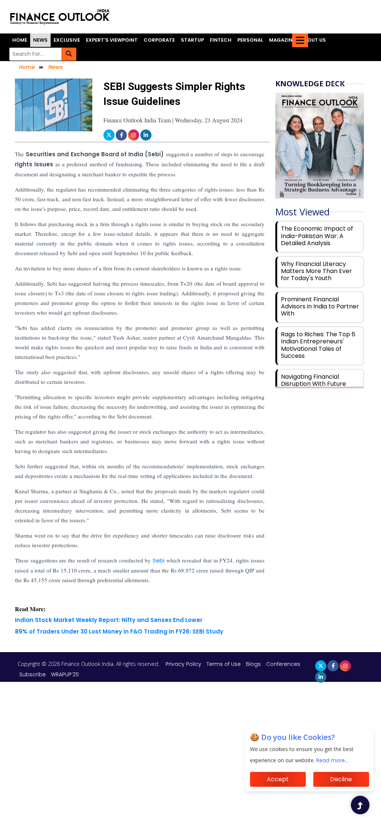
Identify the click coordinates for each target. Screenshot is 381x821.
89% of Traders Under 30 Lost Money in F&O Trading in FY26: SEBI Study (119, 631)
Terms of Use (224, 664)
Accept (278, 779)
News (40, 40)
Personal (250, 40)
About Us (313, 40)
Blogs (253, 664)
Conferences (283, 664)
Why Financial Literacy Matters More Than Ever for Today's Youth (316, 271)
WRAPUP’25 (65, 674)
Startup (192, 40)
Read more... (332, 760)
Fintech (220, 40)
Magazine (282, 40)
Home (19, 40)
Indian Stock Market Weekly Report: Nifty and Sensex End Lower (108, 620)
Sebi (159, 560)
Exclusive (67, 40)
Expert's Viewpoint (112, 40)
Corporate (159, 40)
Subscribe (32, 674)
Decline (341, 779)
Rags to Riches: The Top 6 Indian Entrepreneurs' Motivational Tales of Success (318, 345)
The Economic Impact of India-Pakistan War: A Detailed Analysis (317, 235)
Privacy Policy (184, 664)
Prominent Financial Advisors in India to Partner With (320, 306)
